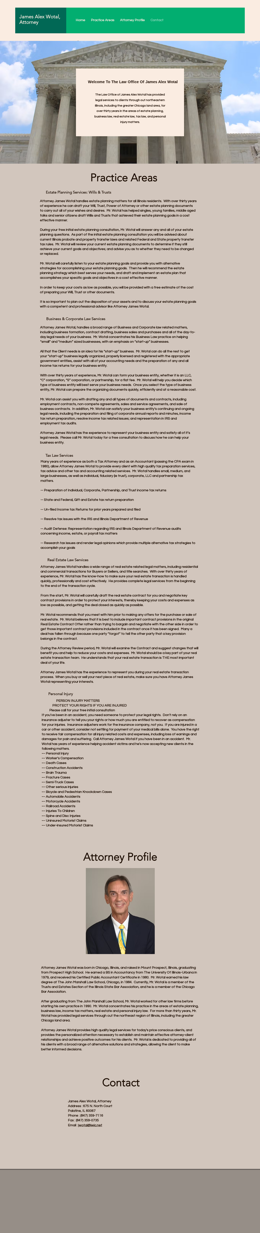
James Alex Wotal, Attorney (39, 19)
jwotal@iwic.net (90, 1125)
